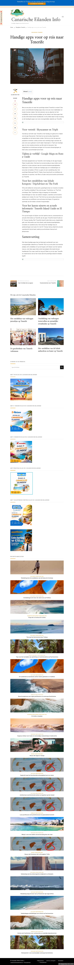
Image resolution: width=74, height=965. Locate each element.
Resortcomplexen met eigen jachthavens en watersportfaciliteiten (37, 696)
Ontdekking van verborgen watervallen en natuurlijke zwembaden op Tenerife (48, 321)
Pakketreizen (40, 960)
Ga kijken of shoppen (36, 3)
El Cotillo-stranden (37, 716)
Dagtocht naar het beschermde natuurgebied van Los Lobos (37, 775)
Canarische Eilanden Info (35, 19)
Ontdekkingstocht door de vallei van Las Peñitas (37, 598)
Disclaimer (60, 960)
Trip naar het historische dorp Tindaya (37, 637)
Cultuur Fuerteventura (37, 675)
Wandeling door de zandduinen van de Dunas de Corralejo (37, 578)
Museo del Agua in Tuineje (37, 755)
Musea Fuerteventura (37, 753)
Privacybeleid (27, 962)
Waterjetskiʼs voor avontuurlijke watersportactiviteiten (37, 953)
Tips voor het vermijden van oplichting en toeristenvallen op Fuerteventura (37, 657)
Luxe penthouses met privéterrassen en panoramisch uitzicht (37, 815)
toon (30, 91)
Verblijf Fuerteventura (37, 694)
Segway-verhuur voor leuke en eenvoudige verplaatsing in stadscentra (37, 736)
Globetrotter (15, 94)
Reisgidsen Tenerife (37, 32)
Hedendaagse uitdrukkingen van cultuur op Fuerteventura (37, 913)
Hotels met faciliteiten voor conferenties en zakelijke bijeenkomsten (37, 933)
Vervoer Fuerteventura (37, 734)
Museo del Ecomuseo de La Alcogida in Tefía (37, 854)
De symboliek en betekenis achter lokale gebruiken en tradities (37, 676)
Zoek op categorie (51, 960)
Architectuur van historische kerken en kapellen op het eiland (37, 795)
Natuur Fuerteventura (37, 773)
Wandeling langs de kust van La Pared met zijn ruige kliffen (37, 894)
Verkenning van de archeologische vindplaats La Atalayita (37, 874)
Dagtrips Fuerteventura (37, 576)
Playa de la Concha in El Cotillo (37, 617)
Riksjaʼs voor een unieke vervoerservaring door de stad (37, 834)
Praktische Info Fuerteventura (37, 655)
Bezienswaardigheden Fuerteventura (37, 615)
